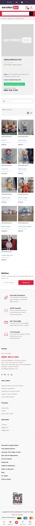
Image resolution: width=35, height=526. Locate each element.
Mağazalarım (5, 430)
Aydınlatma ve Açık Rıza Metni (10, 391)
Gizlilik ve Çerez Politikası (9, 394)
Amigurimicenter (6, 136)
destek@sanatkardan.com (9, 368)
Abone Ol (26, 282)
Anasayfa (3, 18)
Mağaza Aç (4, 427)
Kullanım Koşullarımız (8, 388)
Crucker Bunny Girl (7, 255)
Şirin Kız (3, 140)
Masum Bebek (5, 226)
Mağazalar (10, 18)
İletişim (3, 411)
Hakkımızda (4, 408)
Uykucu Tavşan (22, 197)
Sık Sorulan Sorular (7, 413)
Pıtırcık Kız (4, 169)
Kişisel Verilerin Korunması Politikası (12, 385)
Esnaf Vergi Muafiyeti (7, 397)
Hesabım (4, 424)
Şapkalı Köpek (5, 197)
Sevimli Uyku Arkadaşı (24, 226)
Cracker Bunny (22, 140)
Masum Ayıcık (22, 169)
